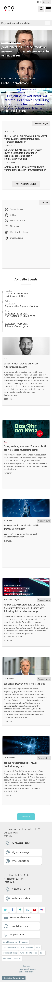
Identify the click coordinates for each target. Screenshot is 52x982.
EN (41, 2)
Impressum (27, 966)
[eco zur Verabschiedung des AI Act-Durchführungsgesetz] (26, 745)
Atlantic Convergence (17, 326)
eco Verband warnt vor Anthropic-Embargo (24, 683)
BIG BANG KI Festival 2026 (20, 316)
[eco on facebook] (12, 911)
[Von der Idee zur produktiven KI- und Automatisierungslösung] (26, 346)
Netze (42, 953)
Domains (29, 947)
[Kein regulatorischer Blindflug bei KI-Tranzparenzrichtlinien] (26, 508)
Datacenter (23, 942)
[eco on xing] (19, 911)
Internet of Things (10, 953)
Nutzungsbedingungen (27, 969)
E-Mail (37, 947)
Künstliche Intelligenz (28, 953)
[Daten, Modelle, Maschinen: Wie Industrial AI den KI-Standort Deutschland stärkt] (26, 429)
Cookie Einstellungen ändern (14, 978)
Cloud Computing (10, 942)
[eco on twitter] (5, 911)
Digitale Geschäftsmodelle (15, 23)
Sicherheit (17, 958)
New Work (7, 958)
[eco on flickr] (41, 911)
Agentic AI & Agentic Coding (21, 306)
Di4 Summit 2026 (15, 296)
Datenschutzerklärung (27, 972)
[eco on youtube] (34, 911)
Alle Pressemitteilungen (26, 184)
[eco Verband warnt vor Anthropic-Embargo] (26, 666)
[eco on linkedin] (27, 911)
